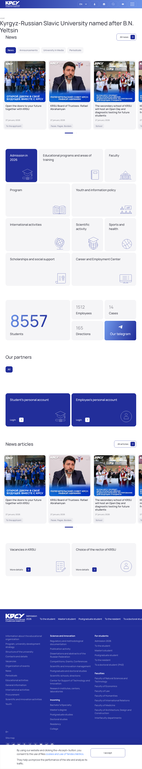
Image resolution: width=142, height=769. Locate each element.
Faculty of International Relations (112, 700)
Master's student (103, 650)
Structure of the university (19, 651)
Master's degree (58, 709)
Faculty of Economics (106, 686)
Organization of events (18, 665)
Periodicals (11, 675)
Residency (55, 724)
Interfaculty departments (108, 717)
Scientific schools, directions (65, 675)
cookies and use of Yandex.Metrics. (65, 754)
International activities (17, 689)
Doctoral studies (58, 719)
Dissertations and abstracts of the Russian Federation (68, 655)
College (54, 728)
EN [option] (80, 4)
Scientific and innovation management (70, 666)
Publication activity (60, 648)
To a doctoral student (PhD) (109, 664)
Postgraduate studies (61, 714)
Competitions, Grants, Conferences (68, 661)
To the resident (103, 660)
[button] (69, 527)
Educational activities (17, 680)
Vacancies (11, 661)
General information (16, 685)
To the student (102, 645)
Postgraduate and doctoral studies (68, 670)
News (8, 670)
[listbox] (83, 4)
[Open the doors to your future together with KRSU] (25, 95)
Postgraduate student (106, 655)
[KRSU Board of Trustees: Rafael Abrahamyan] (69, 95)
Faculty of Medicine (105, 705)
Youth (9, 704)
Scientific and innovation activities (24, 699)
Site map (10, 738)
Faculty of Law (102, 691)
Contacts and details (16, 656)
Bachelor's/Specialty (61, 704)
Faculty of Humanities (106, 695)
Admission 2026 (103, 640)
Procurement (12, 694)
